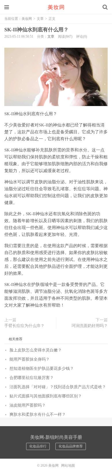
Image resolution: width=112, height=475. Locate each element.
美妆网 (56, 7)
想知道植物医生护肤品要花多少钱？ (41, 368)
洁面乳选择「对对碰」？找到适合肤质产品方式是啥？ (57, 387)
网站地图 (68, 466)
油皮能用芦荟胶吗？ (27, 405)
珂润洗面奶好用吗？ (90, 326)
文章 (40, 19)
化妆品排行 (38, 446)
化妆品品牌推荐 (71, 446)
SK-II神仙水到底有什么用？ (36, 29)
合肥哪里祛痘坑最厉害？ (31, 378)
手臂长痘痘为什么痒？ (24, 326)
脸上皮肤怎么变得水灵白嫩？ (35, 350)
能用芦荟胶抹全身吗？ (29, 359)
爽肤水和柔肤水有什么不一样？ (37, 414)
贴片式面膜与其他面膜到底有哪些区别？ (45, 396)
